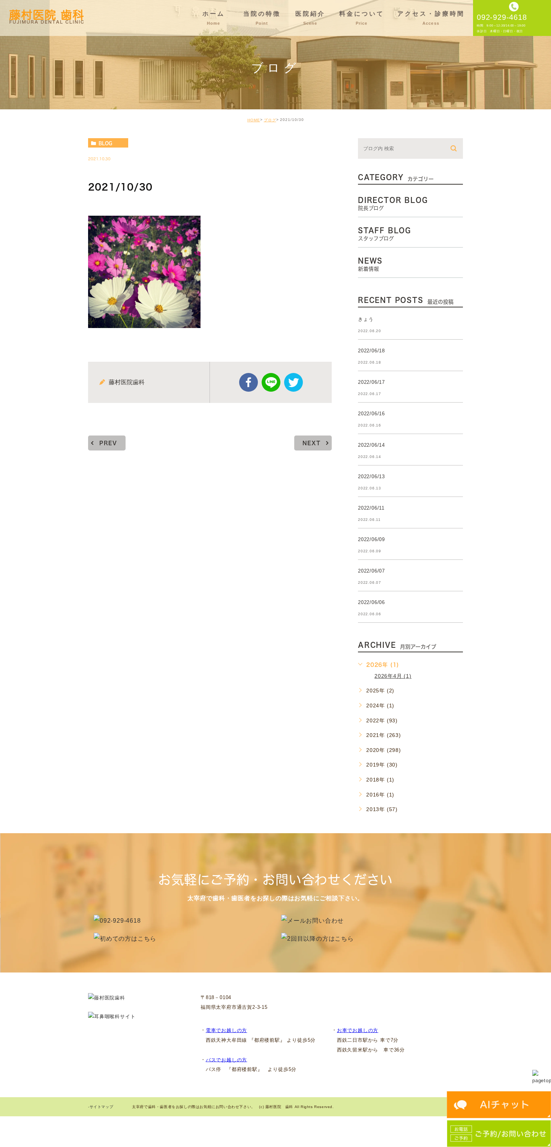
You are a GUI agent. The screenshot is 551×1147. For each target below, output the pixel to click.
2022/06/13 (371, 476)
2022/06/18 (371, 350)
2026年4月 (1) (393, 676)
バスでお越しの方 (226, 1059)
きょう (365, 319)
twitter (293, 382)
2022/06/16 (371, 413)
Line (271, 382)
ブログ (270, 120)
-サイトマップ (100, 1107)
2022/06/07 (371, 571)
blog (105, 143)
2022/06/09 (371, 539)
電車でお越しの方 (226, 1030)
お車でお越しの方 (357, 1030)
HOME (253, 120)
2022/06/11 (371, 508)
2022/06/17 (371, 382)
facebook (248, 382)
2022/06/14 (371, 445)
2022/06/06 (371, 602)
